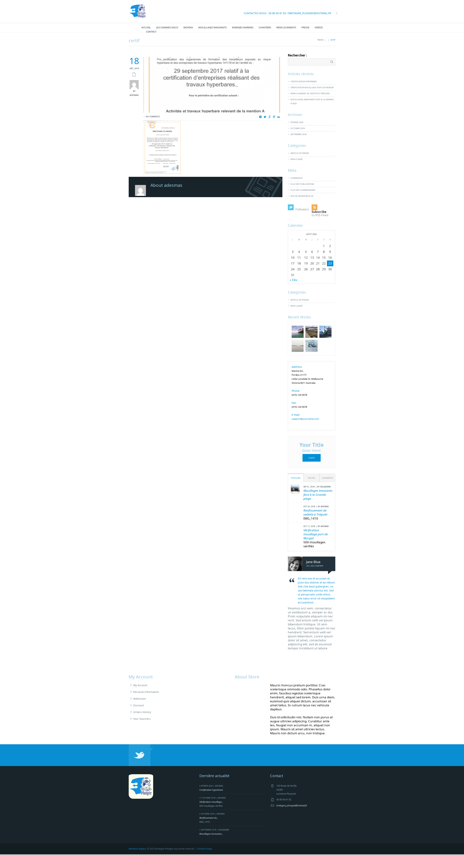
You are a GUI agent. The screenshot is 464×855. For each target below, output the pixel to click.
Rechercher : (297, 55)
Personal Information (146, 692)
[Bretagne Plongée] (138, 11)
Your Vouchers (142, 718)
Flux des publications (302, 184)
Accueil (146, 27)
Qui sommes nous (167, 27)
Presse (305, 27)
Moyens (188, 27)
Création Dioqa (204, 848)
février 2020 (297, 122)
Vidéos (319, 27)
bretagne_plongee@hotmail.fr (309, 13)
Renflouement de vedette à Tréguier (310, 93)
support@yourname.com (305, 418)
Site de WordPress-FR (302, 196)
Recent (311, 478)
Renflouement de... (208, 817)
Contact (151, 31)
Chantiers (265, 27)
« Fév (293, 280)
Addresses (139, 698)
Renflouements (286, 27)
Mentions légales (137, 848)
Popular (295, 478)
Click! (311, 457)
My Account (140, 685)
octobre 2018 (298, 128)
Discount (138, 705)
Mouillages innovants (212, 27)
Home (320, 39)
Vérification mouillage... (211, 801)
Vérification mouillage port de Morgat (312, 87)
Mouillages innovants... (211, 833)
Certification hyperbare (304, 81)
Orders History (142, 712)
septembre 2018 (298, 134)
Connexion (296, 178)
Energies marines (242, 27)
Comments (327, 478)
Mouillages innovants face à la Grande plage (312, 101)
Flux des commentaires (303, 190)
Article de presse (300, 153)
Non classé (297, 159)
